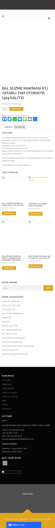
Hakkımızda (6, 384)
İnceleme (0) (20, 127)
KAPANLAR (6, 317)
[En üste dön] (27, 513)
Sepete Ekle (16, 109)
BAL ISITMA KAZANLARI (12, 342)
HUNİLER (6, 321)
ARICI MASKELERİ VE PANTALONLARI (17, 346)
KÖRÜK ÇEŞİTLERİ (9, 325)
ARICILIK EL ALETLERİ (11, 305)
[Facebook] (24, 500)
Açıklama (8, 127)
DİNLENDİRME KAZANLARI (13, 338)
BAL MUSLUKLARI (9, 334)
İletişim (5, 404)
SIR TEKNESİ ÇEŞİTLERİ (11, 329)
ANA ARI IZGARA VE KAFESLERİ (15, 354)
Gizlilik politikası (8, 388)
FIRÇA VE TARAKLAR (10, 301)
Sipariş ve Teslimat (9, 396)
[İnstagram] (30, 500)
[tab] (8, 127)
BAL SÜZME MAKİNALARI (20, 115)
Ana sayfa (6, 380)
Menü (51, 5)
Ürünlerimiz (6, 408)
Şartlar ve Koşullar (9, 392)
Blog (4, 400)
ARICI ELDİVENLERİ (10, 350)
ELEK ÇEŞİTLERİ (8, 309)
